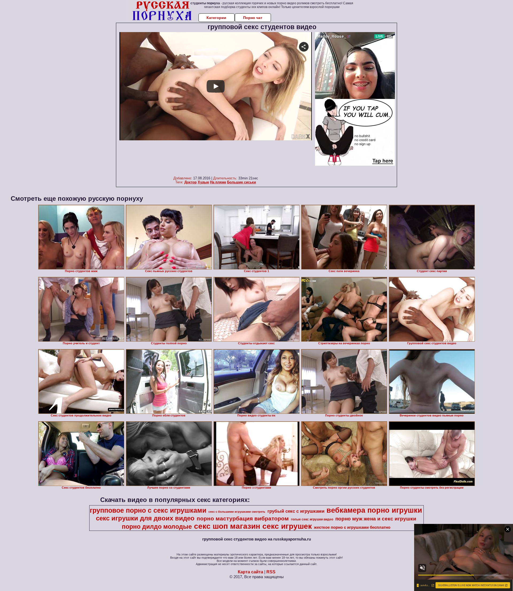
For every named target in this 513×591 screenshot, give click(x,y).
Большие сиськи (241, 182)
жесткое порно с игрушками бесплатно (352, 527)
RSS (270, 572)
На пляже (218, 182)
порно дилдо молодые (157, 526)
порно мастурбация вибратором (243, 518)
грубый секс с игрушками (295, 511)
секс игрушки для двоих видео (145, 518)
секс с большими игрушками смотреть (236, 511)
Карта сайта (250, 572)
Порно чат (252, 18)
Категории (216, 18)
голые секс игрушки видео (312, 519)
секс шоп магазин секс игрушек (253, 526)
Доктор (190, 182)
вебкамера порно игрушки (374, 510)
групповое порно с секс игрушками (148, 510)
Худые (203, 182)
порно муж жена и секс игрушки (375, 519)
